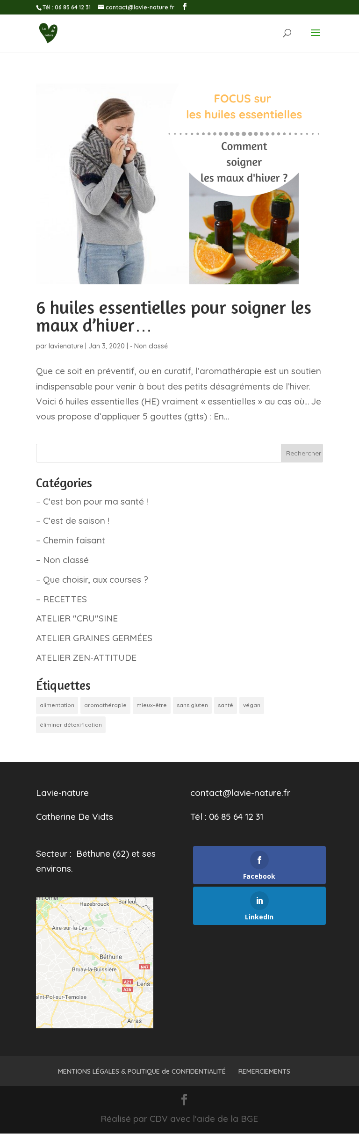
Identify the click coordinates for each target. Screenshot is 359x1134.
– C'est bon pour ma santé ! (92, 501)
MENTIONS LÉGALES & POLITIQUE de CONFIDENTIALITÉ (142, 1071)
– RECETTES (61, 599)
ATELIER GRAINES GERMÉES (94, 637)
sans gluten (192, 704)
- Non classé (149, 346)
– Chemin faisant (70, 540)
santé (225, 704)
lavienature (66, 346)
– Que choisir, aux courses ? (92, 579)
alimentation (57, 704)
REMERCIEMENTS (264, 1071)
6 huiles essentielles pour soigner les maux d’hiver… (173, 316)
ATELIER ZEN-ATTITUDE (86, 657)
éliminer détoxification (71, 724)
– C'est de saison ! (72, 520)
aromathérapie (105, 704)
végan (251, 704)
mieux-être (151, 704)
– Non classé (62, 559)
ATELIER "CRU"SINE (77, 618)
